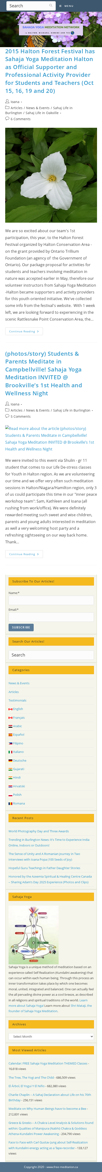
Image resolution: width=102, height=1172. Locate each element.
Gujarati (18, 769)
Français (18, 717)
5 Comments (21, 416)
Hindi (16, 777)
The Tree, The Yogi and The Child (31, 1077)
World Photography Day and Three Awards (39, 831)
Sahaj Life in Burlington (71, 410)
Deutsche (19, 760)
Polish (17, 794)
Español (18, 734)
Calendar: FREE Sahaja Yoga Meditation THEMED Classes (48, 1063)
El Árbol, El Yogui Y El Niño (27, 1086)
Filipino (17, 743)
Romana (18, 803)
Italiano (18, 752)
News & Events (38, 108)
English (17, 709)
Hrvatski (18, 786)
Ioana (15, 101)
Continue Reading (26, 332)
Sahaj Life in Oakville (42, 113)
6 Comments (21, 119)
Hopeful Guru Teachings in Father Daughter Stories (44, 868)
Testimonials (17, 700)
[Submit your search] (51, 5)
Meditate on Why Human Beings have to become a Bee (47, 1108)
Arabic (17, 726)
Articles (17, 108)
